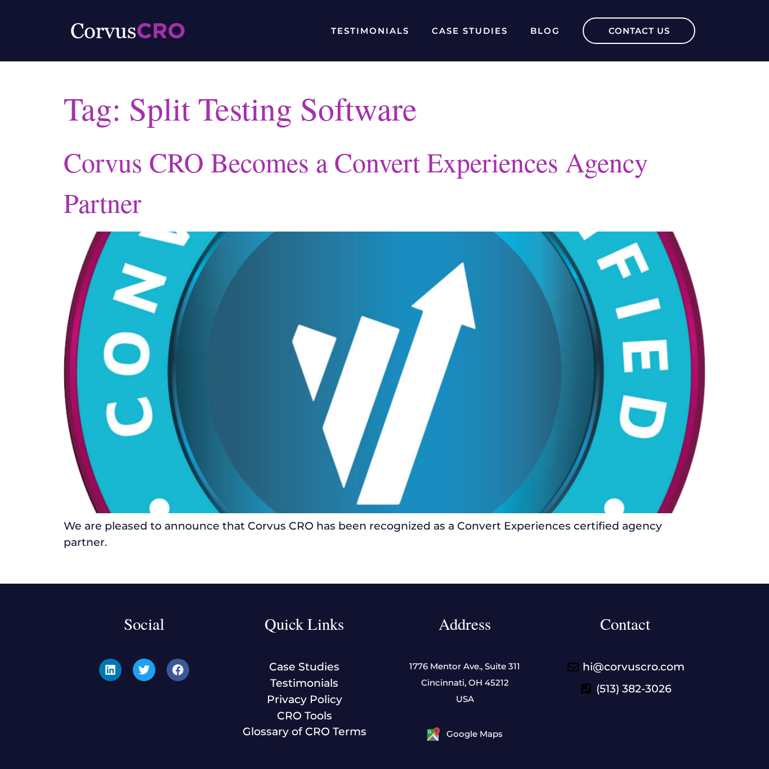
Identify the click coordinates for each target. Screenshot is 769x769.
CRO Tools (304, 715)
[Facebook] (178, 670)
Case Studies (470, 30)
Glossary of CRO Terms (304, 731)
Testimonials (370, 30)
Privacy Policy (304, 699)
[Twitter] (144, 670)
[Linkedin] (110, 670)
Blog (545, 30)
